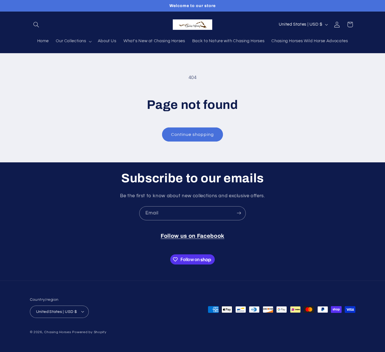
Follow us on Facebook (192, 236)
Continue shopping (192, 134)
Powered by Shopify (89, 331)
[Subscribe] (239, 213)
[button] (36, 24)
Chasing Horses (58, 331)
